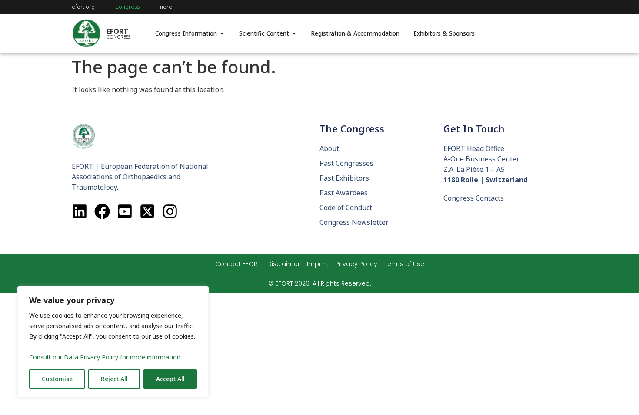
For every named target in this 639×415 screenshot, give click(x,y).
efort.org (83, 6)
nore (166, 6)
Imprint (318, 264)
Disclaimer (283, 264)
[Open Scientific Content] (294, 33)
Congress (127, 6)
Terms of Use (404, 264)
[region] (113, 342)
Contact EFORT (237, 264)
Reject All (114, 379)
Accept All (170, 379)
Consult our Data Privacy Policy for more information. (105, 357)
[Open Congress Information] (222, 33)
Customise (57, 379)
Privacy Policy (356, 264)
